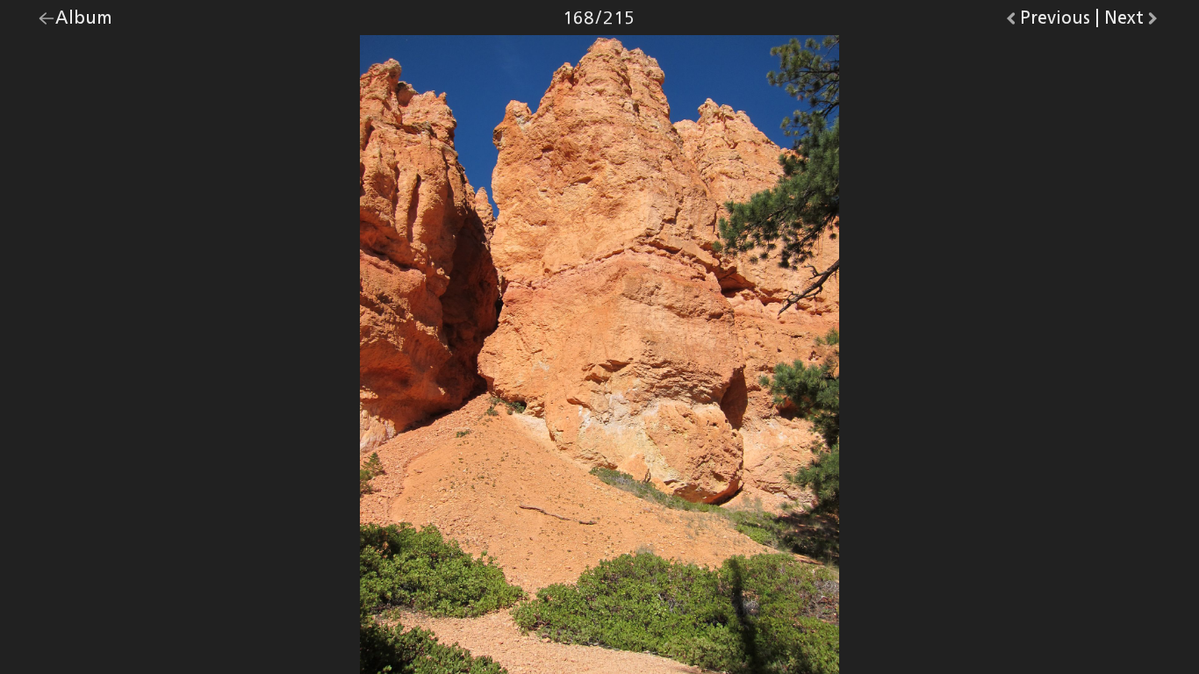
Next (1132, 22)
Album (83, 22)
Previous (1055, 22)
